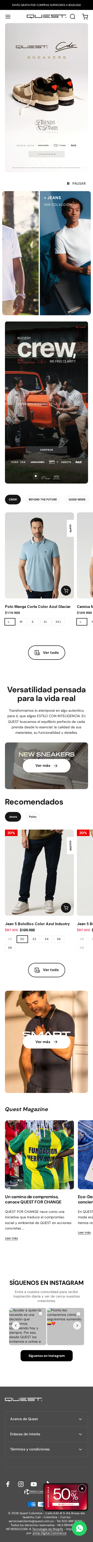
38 (10, 948)
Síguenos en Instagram (47, 1356)
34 (47, 939)
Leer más (11, 1238)
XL (46, 622)
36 (59, 939)
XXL (59, 622)
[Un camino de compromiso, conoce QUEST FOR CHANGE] (39, 1154)
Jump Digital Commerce (49, 1533)
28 (10, 939)
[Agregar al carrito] (66, 591)
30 (22, 939)
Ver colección (46, 205)
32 (34, 939)
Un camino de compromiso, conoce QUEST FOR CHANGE (33, 1199)
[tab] (13, 499)
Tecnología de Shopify (47, 1529)
